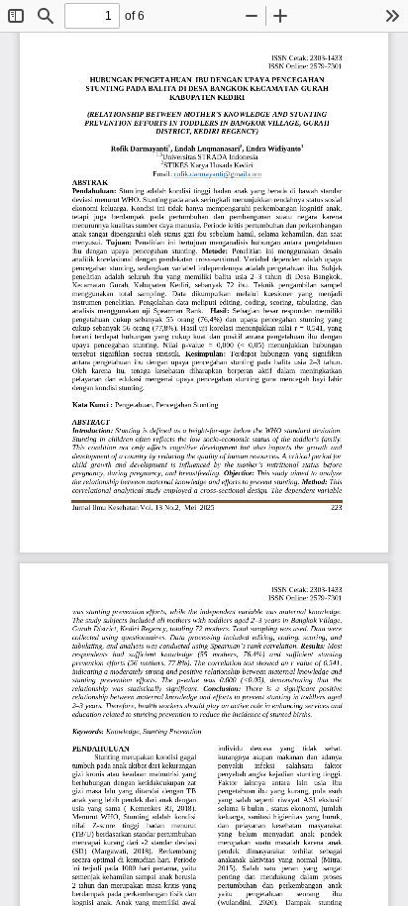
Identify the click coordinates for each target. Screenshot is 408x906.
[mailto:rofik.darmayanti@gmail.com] (218, 173)
